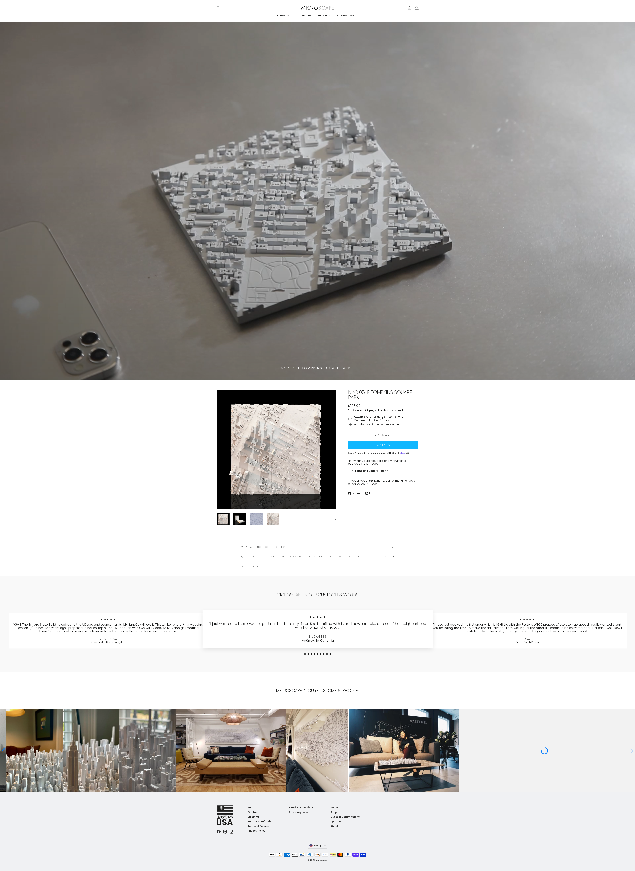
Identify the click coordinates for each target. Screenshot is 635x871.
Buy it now (383, 445)
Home (281, 15)
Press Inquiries (298, 812)
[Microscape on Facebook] (219, 832)
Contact (253, 812)
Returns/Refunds (253, 566)
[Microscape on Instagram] (231, 832)
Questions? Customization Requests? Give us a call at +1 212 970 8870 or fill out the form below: (314, 556)
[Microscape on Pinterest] (225, 832)
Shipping (369, 410)
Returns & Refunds (259, 821)
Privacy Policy (256, 830)
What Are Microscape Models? (263, 547)
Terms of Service (258, 826)
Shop (291, 15)
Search (252, 807)
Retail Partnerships (301, 807)
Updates (341, 15)
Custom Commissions (315, 15)
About (354, 15)
